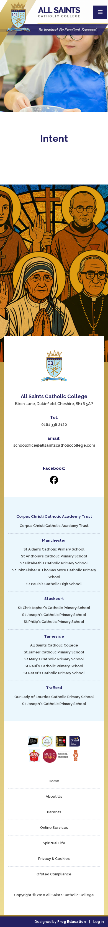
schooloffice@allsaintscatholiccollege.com (54, 445)
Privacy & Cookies (54, 859)
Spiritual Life (54, 843)
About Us (54, 796)
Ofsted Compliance (54, 874)
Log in (98, 922)
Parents (54, 812)
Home (54, 781)
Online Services (54, 827)
